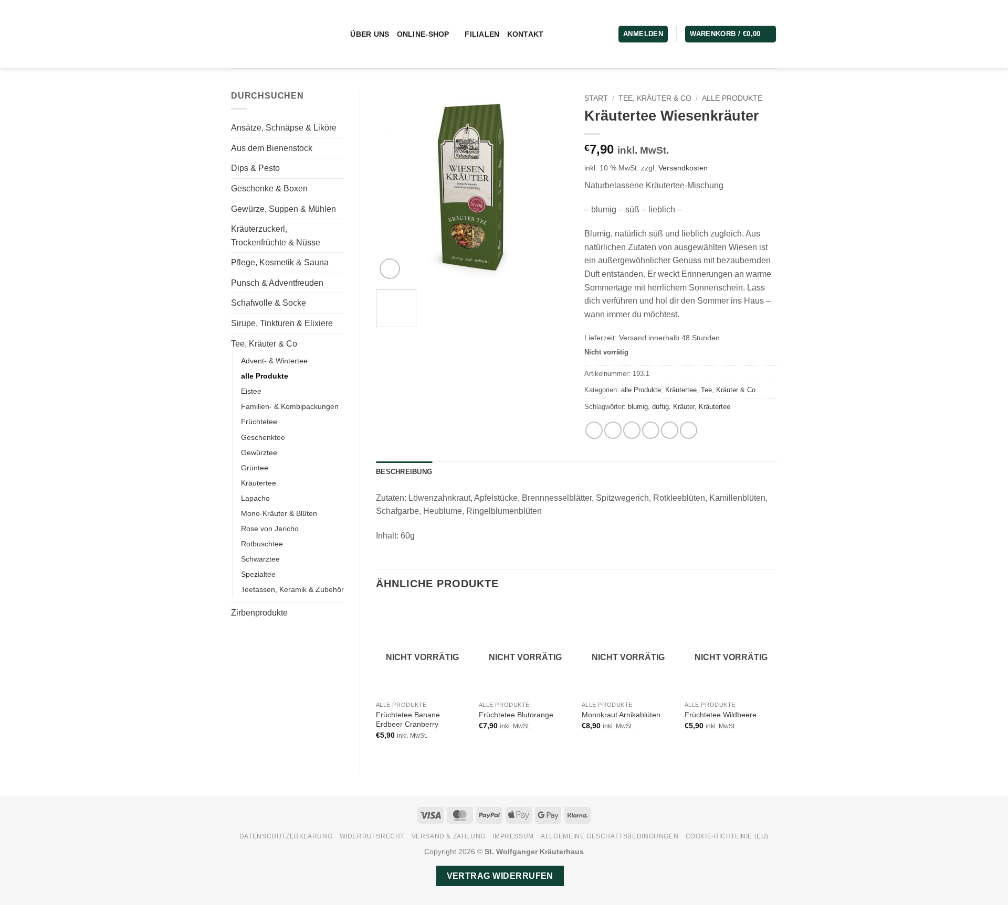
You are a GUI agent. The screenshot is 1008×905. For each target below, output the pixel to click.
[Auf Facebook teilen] (594, 430)
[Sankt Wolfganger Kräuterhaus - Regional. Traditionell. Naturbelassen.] (274, 34)
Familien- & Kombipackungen (290, 406)
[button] (730, 34)
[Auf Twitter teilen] (613, 430)
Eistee (251, 391)
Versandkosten (683, 168)
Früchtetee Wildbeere (721, 714)
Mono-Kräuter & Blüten (279, 513)
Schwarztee (260, 559)
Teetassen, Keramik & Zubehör (292, 589)
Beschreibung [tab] (404, 472)
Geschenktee (263, 437)
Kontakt (525, 34)
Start (596, 98)
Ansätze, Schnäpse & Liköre (284, 127)
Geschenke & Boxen (269, 188)
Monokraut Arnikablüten (621, 714)
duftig (660, 407)
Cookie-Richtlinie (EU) (727, 836)
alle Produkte (264, 376)
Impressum (513, 836)
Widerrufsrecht (372, 836)
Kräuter (684, 407)
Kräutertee (258, 483)
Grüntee (254, 468)
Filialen (482, 34)
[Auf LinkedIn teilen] (669, 430)
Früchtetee (259, 421)
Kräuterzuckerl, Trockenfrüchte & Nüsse (275, 235)
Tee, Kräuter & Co (264, 343)
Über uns (369, 34)
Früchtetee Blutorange (516, 714)
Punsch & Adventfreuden (277, 282)
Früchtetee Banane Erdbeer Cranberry (408, 719)
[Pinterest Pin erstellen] (650, 430)
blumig (638, 407)
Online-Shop (423, 34)
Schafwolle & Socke (268, 302)
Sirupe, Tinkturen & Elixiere (282, 323)
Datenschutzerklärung (285, 836)
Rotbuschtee (262, 544)
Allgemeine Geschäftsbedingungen (609, 836)
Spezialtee (258, 574)
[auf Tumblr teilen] (688, 430)
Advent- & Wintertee (274, 361)
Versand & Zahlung (449, 836)
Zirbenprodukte (259, 612)
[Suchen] (338, 34)
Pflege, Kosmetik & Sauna (280, 262)
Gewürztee (259, 452)
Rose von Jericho (270, 528)
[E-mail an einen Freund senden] (631, 430)
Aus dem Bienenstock (271, 148)
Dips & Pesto (255, 168)
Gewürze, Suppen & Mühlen (283, 208)
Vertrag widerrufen (500, 875)
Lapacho (255, 498)
